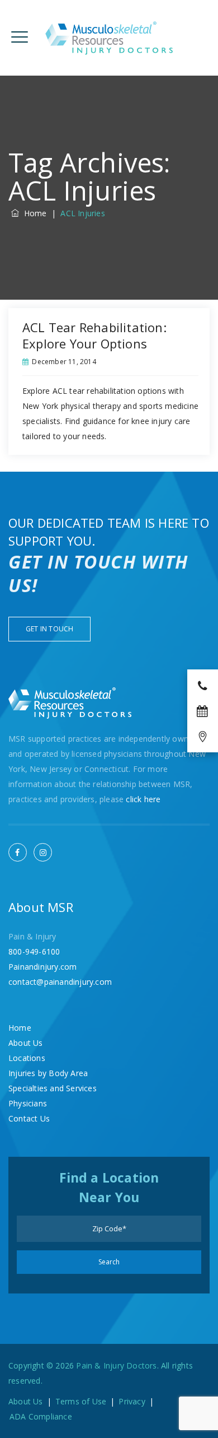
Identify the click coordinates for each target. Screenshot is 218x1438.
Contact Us (29, 1118)
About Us (25, 1042)
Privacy (132, 1401)
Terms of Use (80, 1401)
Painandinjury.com (42, 966)
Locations (26, 1058)
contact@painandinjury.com (60, 981)
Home (32, 213)
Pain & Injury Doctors (116, 1365)
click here (143, 799)
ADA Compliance (41, 1416)
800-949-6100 (34, 951)
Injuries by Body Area (48, 1073)
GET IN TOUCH (49, 629)
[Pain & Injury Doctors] (109, 38)
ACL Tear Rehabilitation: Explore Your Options (94, 335)
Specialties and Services (52, 1088)
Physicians (27, 1103)
